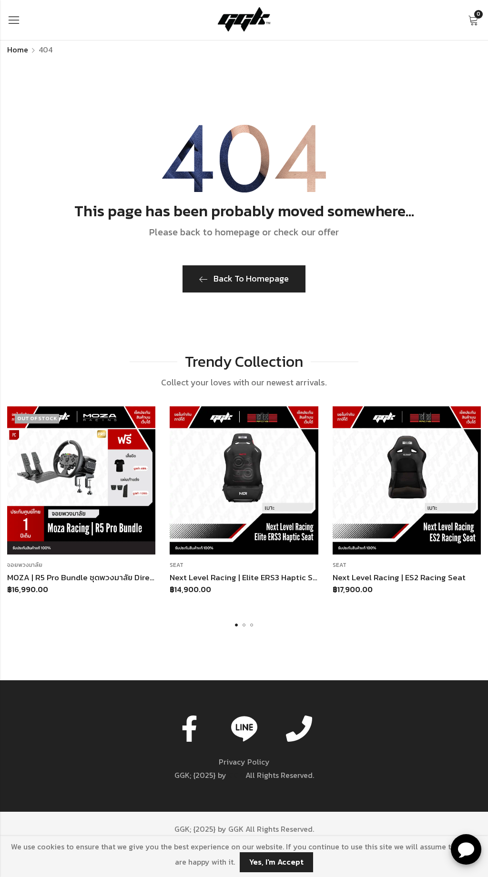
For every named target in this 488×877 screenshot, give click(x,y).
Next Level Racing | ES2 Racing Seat (399, 577)
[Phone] (299, 729)
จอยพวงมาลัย (24, 565)
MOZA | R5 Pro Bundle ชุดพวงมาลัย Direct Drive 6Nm (102, 577)
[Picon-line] (244, 729)
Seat (176, 565)
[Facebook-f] (189, 729)
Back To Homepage (251, 278)
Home (17, 49)
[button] (236, 625)
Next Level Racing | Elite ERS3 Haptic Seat (247, 577)
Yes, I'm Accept (276, 861)
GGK (236, 775)
